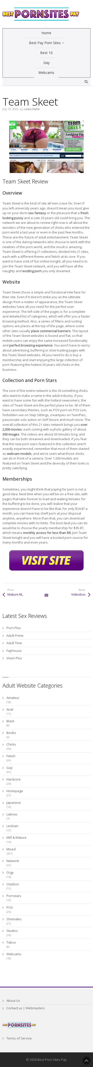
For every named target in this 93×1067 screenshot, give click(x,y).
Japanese (13, 802)
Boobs (11, 732)
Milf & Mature (16, 837)
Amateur (12, 697)
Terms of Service (19, 1038)
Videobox (78, 594)
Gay (9, 767)
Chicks (11, 744)
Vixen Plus (14, 658)
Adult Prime (15, 635)
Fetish (10, 756)
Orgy (10, 872)
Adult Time (14, 643)
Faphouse (14, 650)
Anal (9, 709)
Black (10, 721)
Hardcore (13, 779)
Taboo (11, 942)
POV (9, 907)
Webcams (13, 954)
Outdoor (12, 884)
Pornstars (13, 896)
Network (12, 861)
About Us (13, 1000)
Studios (12, 930)
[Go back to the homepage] (40, 14)
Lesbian (12, 826)
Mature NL (15, 594)
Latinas (11, 814)
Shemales (14, 919)
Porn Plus (13, 628)
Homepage (14, 791)
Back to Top (87, 1061)
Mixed (11, 849)
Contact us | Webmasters (25, 1008)
